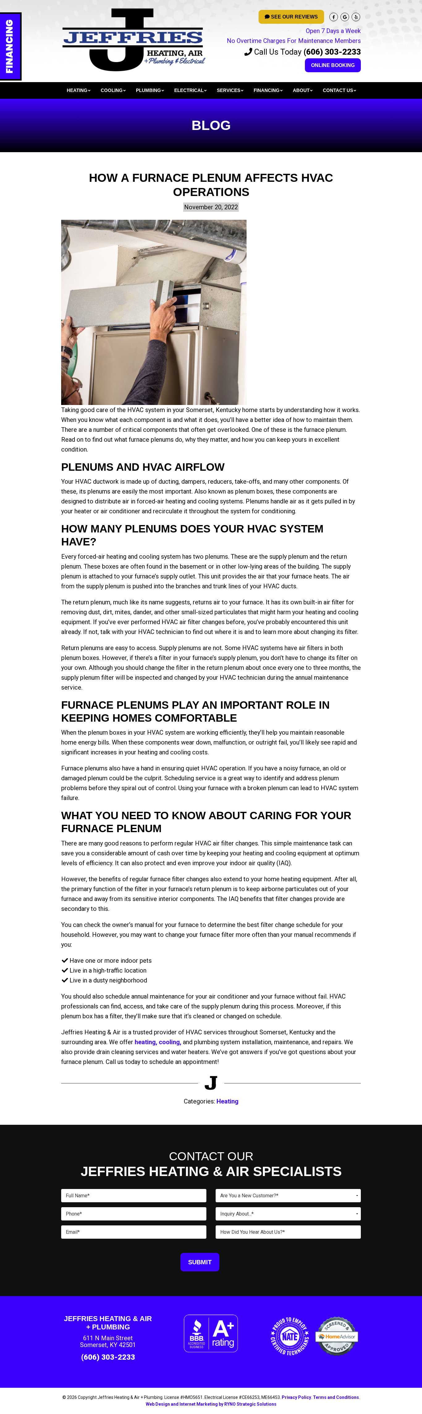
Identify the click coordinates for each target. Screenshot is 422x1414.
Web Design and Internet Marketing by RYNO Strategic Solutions (211, 1404)
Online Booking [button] (333, 65)
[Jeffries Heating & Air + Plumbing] (133, 39)
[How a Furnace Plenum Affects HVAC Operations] (154, 311)
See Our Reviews (294, 16)
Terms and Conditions (336, 1397)
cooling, (170, 1042)
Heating (227, 1101)
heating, (147, 1042)
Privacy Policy (296, 1397)
